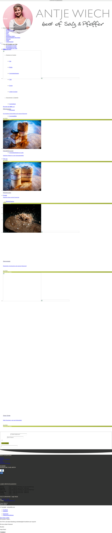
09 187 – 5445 (5, 499)
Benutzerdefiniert (10, 30)
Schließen (3, 532)
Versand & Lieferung (5, 463)
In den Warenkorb (7, 203)
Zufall (7, 40)
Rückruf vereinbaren (5, 459)
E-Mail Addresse (5, 434)
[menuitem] (57, 513)
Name (7, 32)
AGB (1, 460)
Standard (8, 29)
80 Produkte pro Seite (11, 47)
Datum (7, 35)
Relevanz (8, 39)
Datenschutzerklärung (10, 440)
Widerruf (2, 462)
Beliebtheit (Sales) (10, 36)
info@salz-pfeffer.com (9, 500)
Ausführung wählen (7, 119)
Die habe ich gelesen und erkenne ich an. (18, 440)
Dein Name (4, 437)
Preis (7, 33)
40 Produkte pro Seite (11, 45)
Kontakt (2, 458)
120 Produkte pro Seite (11, 48)
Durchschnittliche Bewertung (13, 37)
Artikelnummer (9, 41)
